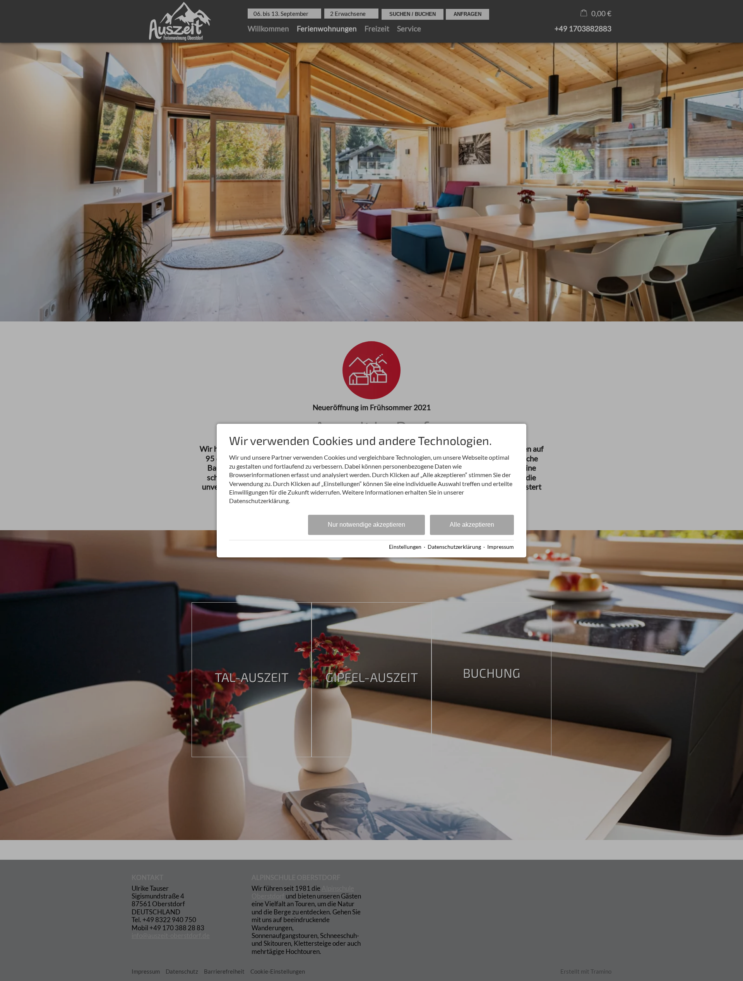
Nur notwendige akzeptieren (366, 524)
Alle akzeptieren (472, 524)
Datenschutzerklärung (454, 547)
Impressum (500, 547)
